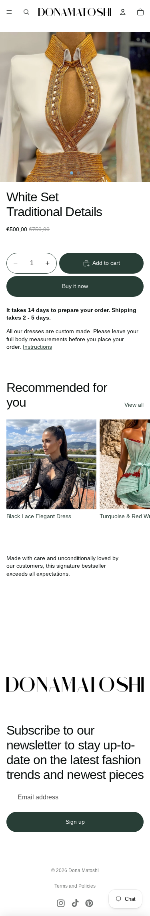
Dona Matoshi (83, 870)
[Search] (26, 12)
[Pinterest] (89, 903)
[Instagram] (61, 903)
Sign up (75, 822)
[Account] (123, 12)
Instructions (37, 347)
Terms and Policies (75, 886)
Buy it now (75, 286)
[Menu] (9, 12)
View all (134, 404)
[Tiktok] (75, 903)
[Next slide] (135, 474)
